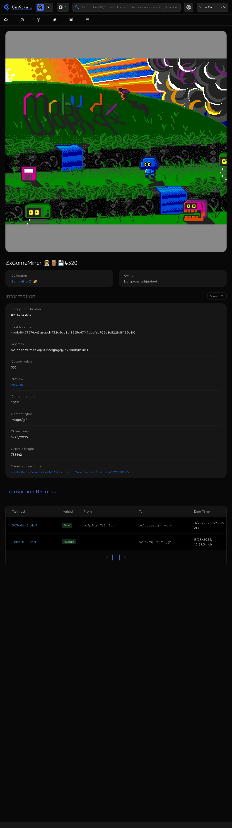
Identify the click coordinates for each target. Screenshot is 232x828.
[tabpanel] (116, 535)
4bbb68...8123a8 (25, 542)
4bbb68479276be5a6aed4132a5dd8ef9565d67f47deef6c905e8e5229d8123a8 (71, 472)
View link (18, 385)
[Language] (188, 7)
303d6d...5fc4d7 (24, 525)
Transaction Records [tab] (30, 491)
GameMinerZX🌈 (24, 281)
